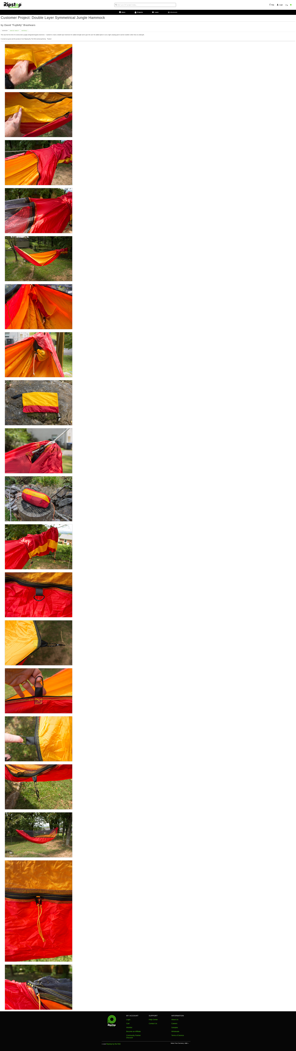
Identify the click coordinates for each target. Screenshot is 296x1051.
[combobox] (145, 5)
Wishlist (129, 1027)
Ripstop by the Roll (113, 1044)
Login (128, 1020)
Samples (174, 1027)
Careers (174, 1023)
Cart (127, 1023)
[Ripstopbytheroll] (13, 5)
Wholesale (175, 1031)
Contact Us (153, 1023)
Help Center (153, 1020)
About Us (174, 1020)
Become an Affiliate (133, 1031)
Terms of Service (177, 1035)
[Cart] (291, 5)
